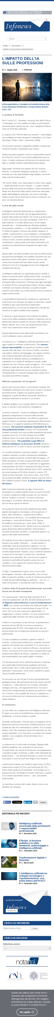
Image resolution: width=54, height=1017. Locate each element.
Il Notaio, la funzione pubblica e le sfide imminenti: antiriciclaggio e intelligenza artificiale (33, 844)
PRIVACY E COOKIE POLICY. (33, 1005)
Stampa (43, 802)
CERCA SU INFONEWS (17, 923)
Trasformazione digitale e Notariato (33, 858)
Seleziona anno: (11, 944)
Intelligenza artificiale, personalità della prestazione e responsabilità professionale (35, 827)
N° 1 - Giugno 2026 (9, 70)
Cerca (35, 928)
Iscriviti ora (11, 911)
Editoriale (28, 70)
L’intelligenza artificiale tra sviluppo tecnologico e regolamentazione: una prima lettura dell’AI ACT (33, 877)
